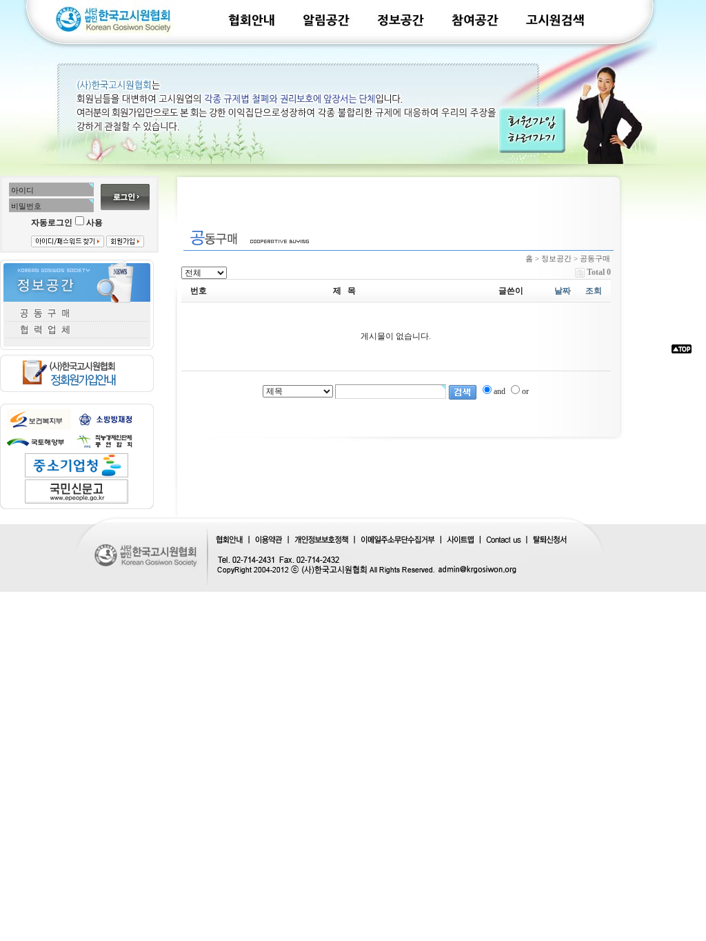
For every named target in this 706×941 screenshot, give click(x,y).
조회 (593, 291)
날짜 (562, 291)
